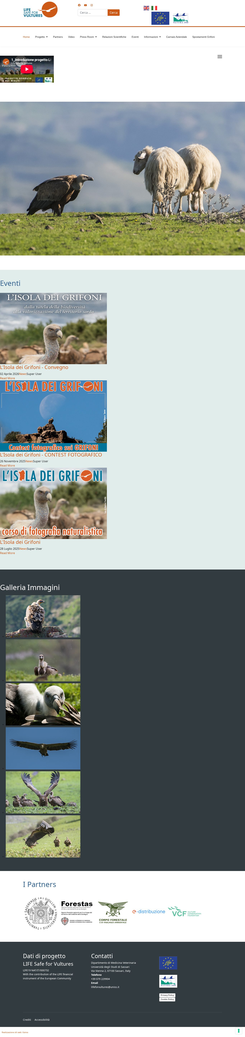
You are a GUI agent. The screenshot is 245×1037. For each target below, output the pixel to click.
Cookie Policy (167, 999)
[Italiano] (153, 8)
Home (26, 36)
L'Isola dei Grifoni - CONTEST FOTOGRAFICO (51, 454)
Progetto (40, 36)
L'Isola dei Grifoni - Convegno (34, 367)
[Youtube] (85, 5)
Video (71, 36)
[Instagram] (92, 5)
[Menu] (220, 56)
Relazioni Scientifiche (114, 36)
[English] (146, 8)
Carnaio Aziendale (176, 36)
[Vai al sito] (41, 913)
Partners (58, 36)
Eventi (135, 36)
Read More (7, 378)
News (23, 374)
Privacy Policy (167, 995)
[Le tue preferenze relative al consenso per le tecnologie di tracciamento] (238, 1030)
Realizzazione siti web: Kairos (15, 1032)
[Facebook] (79, 5)
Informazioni (151, 36)
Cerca (113, 13)
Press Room (87, 36)
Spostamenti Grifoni (203, 36)
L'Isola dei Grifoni (20, 541)
